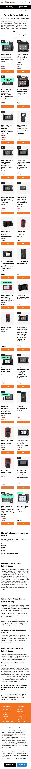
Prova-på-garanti (23, 6)
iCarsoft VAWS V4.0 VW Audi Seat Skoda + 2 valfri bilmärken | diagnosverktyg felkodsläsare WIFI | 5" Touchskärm (7, 165)
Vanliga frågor (6, 712)
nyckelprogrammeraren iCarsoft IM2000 (15, 625)
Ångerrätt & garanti (22, 719)
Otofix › (3, 547)
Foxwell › (3, 545)
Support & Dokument (6, 715)
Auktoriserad (10, 8)
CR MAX (28, 675)
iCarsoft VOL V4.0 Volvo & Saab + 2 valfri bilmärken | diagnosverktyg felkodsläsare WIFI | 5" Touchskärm (7, 129)
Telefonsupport (9, 6)
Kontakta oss (20, 709)
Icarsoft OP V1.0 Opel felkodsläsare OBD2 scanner (6, 472)
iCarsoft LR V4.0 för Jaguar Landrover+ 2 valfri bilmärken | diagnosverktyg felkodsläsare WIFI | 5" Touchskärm (22, 200)
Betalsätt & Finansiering (20, 713)
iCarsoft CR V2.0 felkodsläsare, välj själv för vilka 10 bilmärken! (23, 297)
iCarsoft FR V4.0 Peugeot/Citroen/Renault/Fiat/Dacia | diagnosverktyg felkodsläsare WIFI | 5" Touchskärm (23, 165)
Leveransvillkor (21, 716)
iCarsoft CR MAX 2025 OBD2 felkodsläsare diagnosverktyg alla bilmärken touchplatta (7, 57)
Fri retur (23, 8)
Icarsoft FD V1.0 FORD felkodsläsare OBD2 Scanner (22, 263)
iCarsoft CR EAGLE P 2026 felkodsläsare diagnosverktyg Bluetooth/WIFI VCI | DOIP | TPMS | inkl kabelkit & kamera (7, 409)
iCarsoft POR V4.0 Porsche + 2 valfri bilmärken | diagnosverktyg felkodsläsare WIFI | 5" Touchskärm (22, 475)
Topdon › (3, 551)
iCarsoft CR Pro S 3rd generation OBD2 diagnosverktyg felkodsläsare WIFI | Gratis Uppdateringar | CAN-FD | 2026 (7, 94)
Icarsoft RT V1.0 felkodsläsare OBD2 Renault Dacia (6, 327)
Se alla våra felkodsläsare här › (10, 553)
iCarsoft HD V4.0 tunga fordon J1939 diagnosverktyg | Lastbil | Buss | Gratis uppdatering (7, 298)
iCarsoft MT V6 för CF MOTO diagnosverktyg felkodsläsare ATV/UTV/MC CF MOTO (22, 443)
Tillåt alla (22, 765)
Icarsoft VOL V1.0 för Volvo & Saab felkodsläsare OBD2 (22, 406)
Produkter (10, 11)
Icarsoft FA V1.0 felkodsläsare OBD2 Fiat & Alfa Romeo (23, 233)
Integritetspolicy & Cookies (8, 722)
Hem (5, 11)
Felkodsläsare (17, 11)
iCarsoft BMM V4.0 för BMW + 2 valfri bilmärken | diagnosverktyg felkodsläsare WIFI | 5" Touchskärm (7, 199)
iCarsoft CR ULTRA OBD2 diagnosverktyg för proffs (23, 507)
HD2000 (6, 622)
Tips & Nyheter (7, 709)
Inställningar (10, 765)
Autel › (3, 544)
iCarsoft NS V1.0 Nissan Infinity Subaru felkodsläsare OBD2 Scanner (7, 443)
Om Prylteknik (6, 719)
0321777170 (4, 659)
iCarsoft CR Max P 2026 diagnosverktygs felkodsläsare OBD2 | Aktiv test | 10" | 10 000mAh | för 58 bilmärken (22, 58)
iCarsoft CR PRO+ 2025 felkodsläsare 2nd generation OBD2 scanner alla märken (7, 370)
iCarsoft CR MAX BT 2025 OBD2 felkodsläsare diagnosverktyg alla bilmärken (23, 92)
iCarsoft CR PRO (18, 675)
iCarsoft (24, 11)
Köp (23, 523)
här (2, 760)
